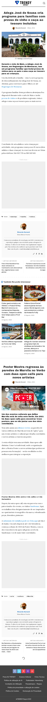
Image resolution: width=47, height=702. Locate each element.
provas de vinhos (9, 98)
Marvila (30, 596)
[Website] (33, 254)
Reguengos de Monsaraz (12, 87)
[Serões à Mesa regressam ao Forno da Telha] (12, 331)
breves (6, 337)
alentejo (14, 216)
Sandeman (34, 506)
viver (28, 337)
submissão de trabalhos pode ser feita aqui (20, 521)
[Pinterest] (39, 254)
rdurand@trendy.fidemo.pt (31, 249)
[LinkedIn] (42, 254)
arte (12, 596)
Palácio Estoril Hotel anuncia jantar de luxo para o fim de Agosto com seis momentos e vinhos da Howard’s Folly (34, 308)
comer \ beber (9, 299)
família (23, 216)
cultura (20, 596)
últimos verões (24, 428)
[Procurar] (44, 3)
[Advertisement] (23, 123)
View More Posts (23, 234)
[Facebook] (36, 254)
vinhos (32, 216)
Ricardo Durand (21, 28)
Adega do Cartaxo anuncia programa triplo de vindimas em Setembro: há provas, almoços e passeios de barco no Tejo (34, 346)
